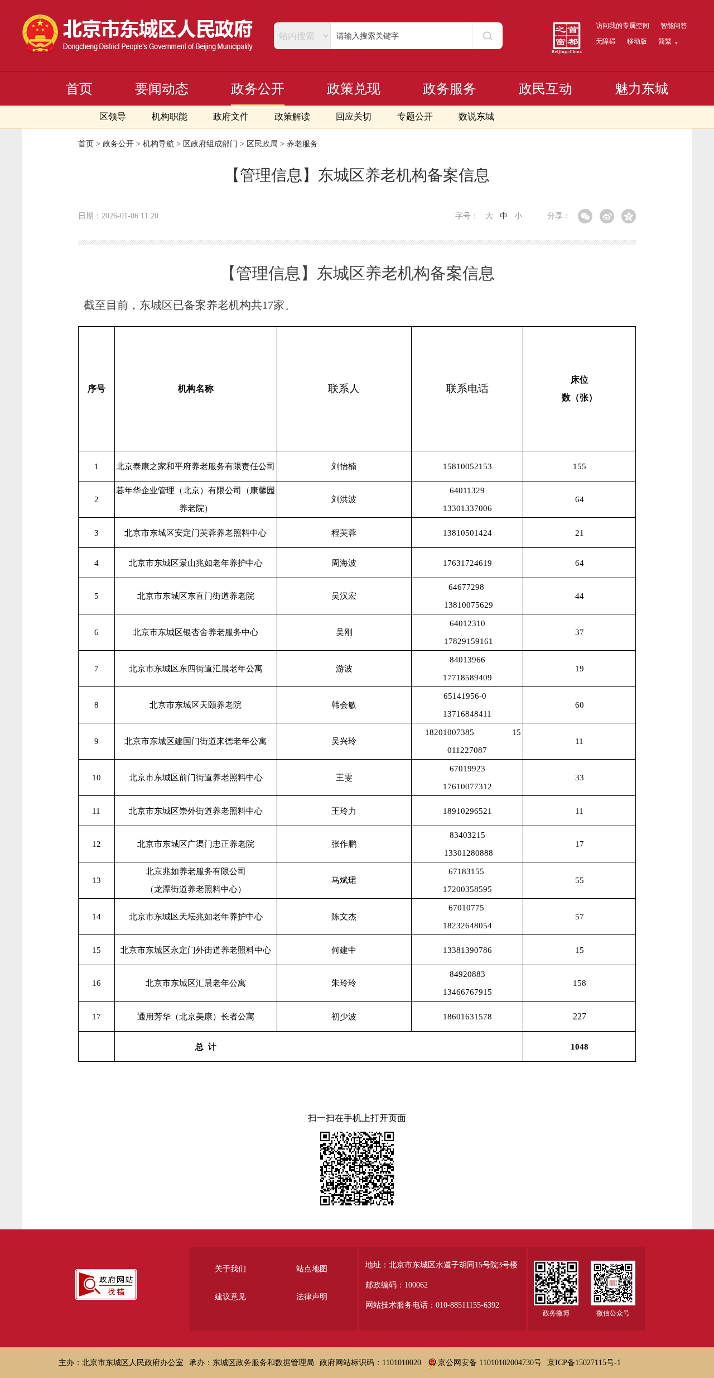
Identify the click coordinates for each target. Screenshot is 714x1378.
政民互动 (545, 89)
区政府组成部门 (210, 144)
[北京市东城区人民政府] (138, 34)
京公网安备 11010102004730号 (490, 1362)
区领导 (112, 116)
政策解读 (292, 116)
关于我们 (230, 1269)
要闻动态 (162, 89)
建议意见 (230, 1297)
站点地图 (311, 1269)
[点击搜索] (487, 35)
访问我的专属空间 (622, 26)
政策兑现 (353, 89)
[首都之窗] (566, 38)
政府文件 (231, 116)
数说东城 (476, 116)
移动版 (637, 41)
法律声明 (311, 1297)
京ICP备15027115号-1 (584, 1362)
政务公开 (257, 89)
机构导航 (158, 144)
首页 (79, 89)
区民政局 (262, 144)
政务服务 (449, 89)
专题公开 (415, 116)
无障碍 (606, 41)
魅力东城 (641, 89)
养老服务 (302, 144)
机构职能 (169, 116)
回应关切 (354, 116)
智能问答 (673, 26)
